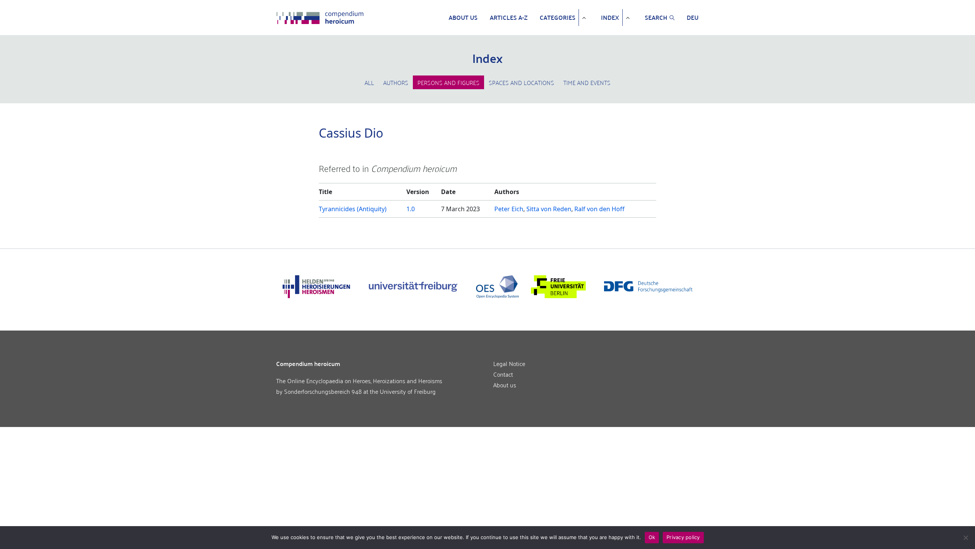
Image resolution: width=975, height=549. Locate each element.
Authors (395, 82)
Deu (692, 17)
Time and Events (587, 82)
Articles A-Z (508, 17)
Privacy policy (683, 537)
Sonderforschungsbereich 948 (323, 391)
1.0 (410, 209)
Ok (652, 537)
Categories (557, 17)
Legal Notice (509, 363)
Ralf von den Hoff (599, 209)
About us (463, 17)
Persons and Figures (448, 82)
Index (610, 17)
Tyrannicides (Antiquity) (353, 209)
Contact (503, 374)
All (369, 82)
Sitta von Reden (548, 209)
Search (656, 17)
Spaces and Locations (521, 82)
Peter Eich (508, 209)
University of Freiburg (408, 391)
